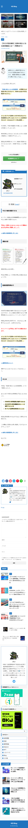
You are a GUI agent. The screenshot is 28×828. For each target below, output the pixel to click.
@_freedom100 (8, 193)
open (17, 204)
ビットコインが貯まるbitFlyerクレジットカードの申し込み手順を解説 (18, 779)
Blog (5, 755)
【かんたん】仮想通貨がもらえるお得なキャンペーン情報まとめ (18, 789)
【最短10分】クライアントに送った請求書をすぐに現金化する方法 (18, 810)
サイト (3, 551)
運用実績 (6, 744)
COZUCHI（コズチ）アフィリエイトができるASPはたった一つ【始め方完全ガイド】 (17, 592)
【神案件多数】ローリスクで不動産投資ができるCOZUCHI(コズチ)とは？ (17, 618)
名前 (3, 539)
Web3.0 (6, 747)
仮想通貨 (6, 738)
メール (4, 545)
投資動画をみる (13, 158)
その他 (6, 758)
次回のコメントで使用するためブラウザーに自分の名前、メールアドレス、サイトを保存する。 (14, 558)
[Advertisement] (14, 463)
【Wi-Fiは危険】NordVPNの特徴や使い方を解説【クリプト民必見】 (18, 800)
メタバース (7, 752)
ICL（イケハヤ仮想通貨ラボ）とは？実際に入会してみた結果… (18, 769)
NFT (5, 749)
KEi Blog (14, 6)
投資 (3, 507)
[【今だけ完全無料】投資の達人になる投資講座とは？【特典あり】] (14, 480)
